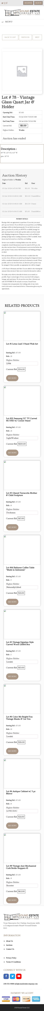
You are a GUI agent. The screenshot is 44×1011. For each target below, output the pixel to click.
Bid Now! (12, 378)
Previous (25, 37)
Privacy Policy (11, 958)
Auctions (9, 945)
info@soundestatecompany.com (26, 984)
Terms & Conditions (13, 962)
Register (28, 3)
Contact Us (10, 949)
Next (37, 37)
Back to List (10, 37)
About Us (9, 941)
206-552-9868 (9, 984)
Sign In (38, 3)
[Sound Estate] (22, 12)
